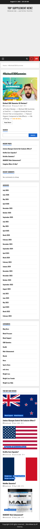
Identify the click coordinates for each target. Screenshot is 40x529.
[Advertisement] (20, 33)
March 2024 (6, 257)
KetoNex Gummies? (9, 156)
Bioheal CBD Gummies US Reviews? (20, 89)
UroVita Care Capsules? (10, 152)
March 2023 (6, 311)
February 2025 (7, 240)
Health (16, 98)
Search (5, 130)
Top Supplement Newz (20, 8)
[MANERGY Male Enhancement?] (20, 500)
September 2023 (8, 284)
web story (6, 369)
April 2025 (6, 231)
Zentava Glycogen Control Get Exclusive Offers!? (17, 149)
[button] (3, 59)
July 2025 (6, 222)
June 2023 (6, 298)
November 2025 (7, 208)
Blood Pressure (7, 333)
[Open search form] (27, 59)
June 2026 (6, 195)
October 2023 (7, 280)
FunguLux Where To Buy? (10, 164)
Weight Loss (6, 374)
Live (36, 59)
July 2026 (6, 190)
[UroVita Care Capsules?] (20, 437)
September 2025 (8, 217)
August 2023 (7, 289)
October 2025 (7, 213)
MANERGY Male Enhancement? (12, 160)
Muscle (5, 356)
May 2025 (6, 226)
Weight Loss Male (8, 383)
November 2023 (7, 275)
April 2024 (6, 253)
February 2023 (7, 316)
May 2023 (6, 302)
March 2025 (6, 235)
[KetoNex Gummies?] (20, 469)
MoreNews (29, 524)
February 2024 (7, 262)
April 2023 (6, 307)
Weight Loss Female (9, 378)
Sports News (6, 365)
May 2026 (6, 199)
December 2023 (7, 271)
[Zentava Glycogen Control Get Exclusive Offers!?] (20, 406)
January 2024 (7, 266)
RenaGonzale (7, 106)
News (4, 360)
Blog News (6, 329)
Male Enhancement (8, 351)
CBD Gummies (9, 98)
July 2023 (6, 293)
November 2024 (7, 244)
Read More (8, 122)
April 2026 (6, 204)
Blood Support (7, 338)
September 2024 (8, 248)
